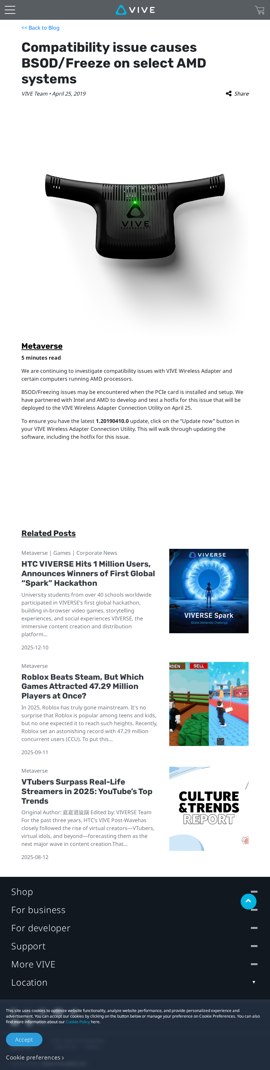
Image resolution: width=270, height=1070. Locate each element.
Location (29, 982)
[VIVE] (135, 10)
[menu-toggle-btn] (10, 10)
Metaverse (42, 346)
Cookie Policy (78, 1022)
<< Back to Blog (40, 27)
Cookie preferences (33, 1057)
